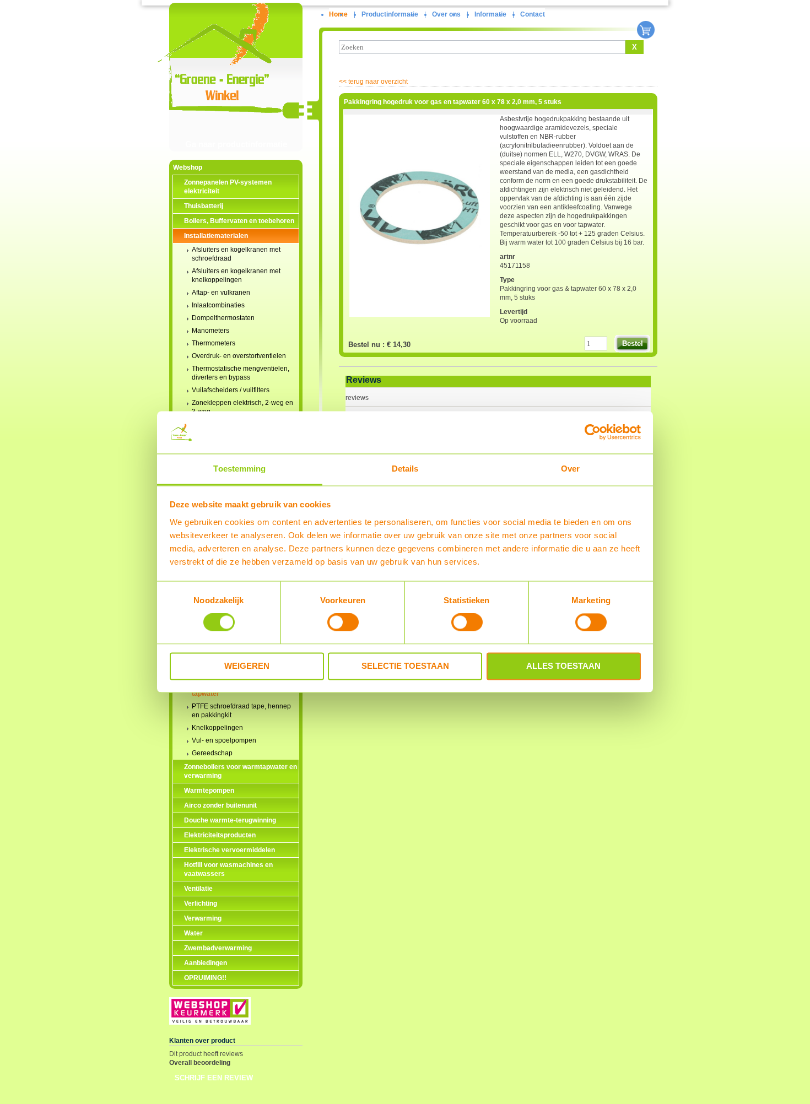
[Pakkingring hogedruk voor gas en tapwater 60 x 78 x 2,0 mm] (419, 319)
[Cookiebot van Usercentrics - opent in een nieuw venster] (592, 432)
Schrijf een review (214, 1078)
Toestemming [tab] (239, 468)
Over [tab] (570, 468)
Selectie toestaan (405, 665)
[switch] (343, 622)
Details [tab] (405, 468)
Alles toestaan (563, 665)
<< (373, 81)
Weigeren (246, 665)
